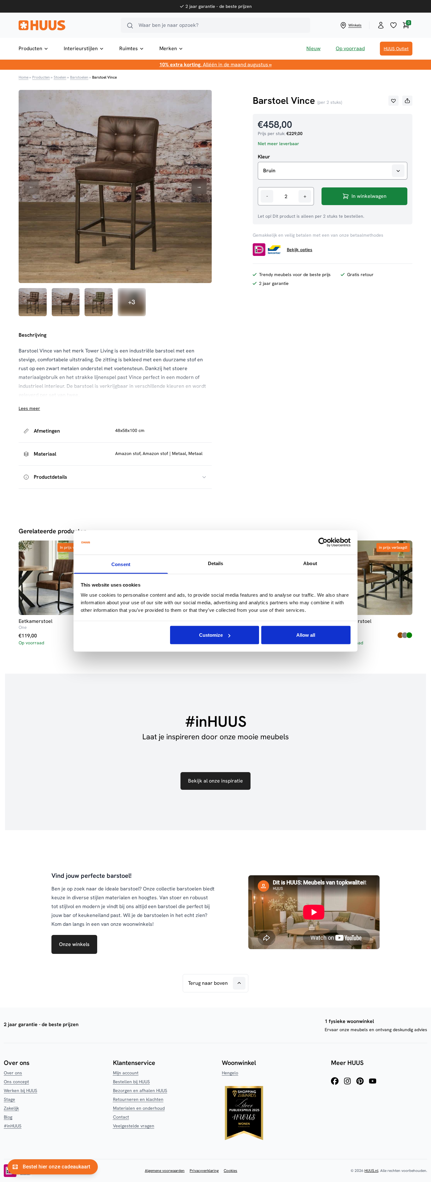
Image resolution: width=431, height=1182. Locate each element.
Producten (30, 48)
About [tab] (310, 563)
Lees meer (29, 408)
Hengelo (230, 1073)
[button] (393, 101)
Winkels (355, 25)
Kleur (264, 156)
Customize (211, 635)
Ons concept (16, 1081)
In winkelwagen (369, 196)
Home (23, 77)
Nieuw (313, 48)
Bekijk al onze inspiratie (215, 780)
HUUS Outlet (396, 48)
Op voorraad (350, 48)
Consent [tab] (120, 564)
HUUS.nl (371, 1170)
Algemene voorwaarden (165, 1170)
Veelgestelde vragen (133, 1126)
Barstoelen (79, 77)
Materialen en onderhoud (139, 1108)
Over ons (13, 1073)
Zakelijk (11, 1108)
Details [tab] (215, 563)
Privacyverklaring (204, 1170)
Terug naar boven (208, 983)
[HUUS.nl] (66, 25)
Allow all (305, 635)
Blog (8, 1117)
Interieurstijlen (81, 48)
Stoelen (60, 77)
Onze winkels (74, 944)
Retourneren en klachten (138, 1099)
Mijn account (126, 1073)
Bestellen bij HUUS (131, 1081)
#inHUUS (12, 1126)
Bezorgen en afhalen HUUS (140, 1090)
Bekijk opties (299, 249)
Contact (121, 1117)
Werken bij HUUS (20, 1090)
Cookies (230, 1170)
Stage (9, 1099)
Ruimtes (128, 48)
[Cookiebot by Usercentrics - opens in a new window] (323, 542)
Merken (168, 48)
